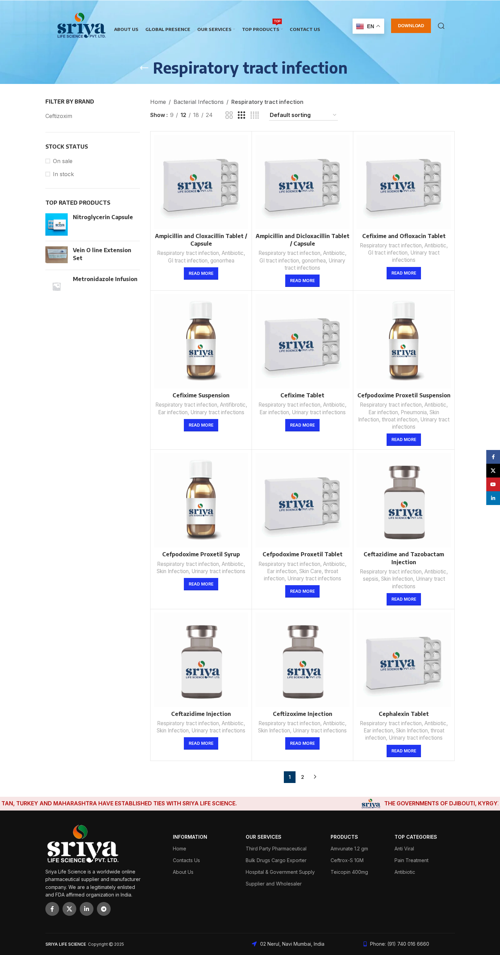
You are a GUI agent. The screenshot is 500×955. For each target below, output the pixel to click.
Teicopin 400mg (349, 872)
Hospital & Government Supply (280, 872)
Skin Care (310, 571)
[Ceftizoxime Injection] (302, 660)
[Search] (441, 26)
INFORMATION (190, 837)
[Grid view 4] (255, 115)
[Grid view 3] (241, 115)
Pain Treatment (412, 860)
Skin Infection (173, 571)
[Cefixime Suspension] (201, 341)
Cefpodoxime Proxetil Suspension (404, 395)
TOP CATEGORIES (416, 837)
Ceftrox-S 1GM (347, 860)
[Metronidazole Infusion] (56, 286)
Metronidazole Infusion (105, 279)
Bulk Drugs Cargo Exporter (276, 860)
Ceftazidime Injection (201, 713)
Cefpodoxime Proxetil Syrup (201, 554)
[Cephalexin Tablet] (404, 660)
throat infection (400, 419)
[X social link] (69, 909)
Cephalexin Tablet (404, 713)
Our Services (263, 837)
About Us (183, 872)
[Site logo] (82, 25)
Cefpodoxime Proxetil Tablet (303, 554)
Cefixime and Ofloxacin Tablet (404, 236)
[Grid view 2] (229, 115)
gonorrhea (222, 260)
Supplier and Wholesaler (274, 884)
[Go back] (144, 68)
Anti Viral (404, 848)
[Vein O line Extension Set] (56, 255)
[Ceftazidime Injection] (201, 660)
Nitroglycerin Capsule (103, 217)
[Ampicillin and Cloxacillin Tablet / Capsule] (201, 182)
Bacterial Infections (199, 101)
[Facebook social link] (52, 909)
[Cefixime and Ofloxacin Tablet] (404, 182)
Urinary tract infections (217, 412)
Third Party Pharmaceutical (276, 848)
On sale (63, 161)
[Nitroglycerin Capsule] (56, 224)
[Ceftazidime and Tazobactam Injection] (404, 500)
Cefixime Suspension (201, 395)
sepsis (370, 579)
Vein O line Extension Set (102, 254)
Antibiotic (233, 253)
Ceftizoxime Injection (302, 713)
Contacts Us (186, 860)
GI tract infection (188, 260)
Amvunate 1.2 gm (349, 848)
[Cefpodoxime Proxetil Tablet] (302, 500)
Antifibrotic (233, 404)
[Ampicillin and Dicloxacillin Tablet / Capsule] (302, 182)
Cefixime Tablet (302, 395)
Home (158, 101)
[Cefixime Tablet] (302, 341)
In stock (63, 174)
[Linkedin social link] (86, 909)
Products (344, 837)
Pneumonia (414, 412)
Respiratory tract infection (188, 253)
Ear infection (173, 412)
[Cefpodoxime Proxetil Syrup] (201, 500)
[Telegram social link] (104, 909)
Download (411, 25)
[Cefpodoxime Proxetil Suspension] (404, 341)
